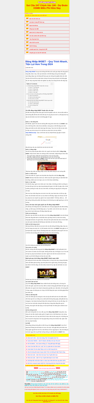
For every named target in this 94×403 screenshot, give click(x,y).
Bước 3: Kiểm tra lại (34, 90)
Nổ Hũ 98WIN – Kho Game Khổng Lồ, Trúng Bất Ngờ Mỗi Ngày (44, 343)
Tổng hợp (35, 56)
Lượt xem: (28, 67)
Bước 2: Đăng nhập (34, 89)
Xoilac (48, 387)
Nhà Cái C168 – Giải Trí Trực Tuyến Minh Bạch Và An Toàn (43, 357)
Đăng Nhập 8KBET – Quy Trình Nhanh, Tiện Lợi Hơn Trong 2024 (47, 63)
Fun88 (26, 13)
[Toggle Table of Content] (51, 84)
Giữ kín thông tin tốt (34, 105)
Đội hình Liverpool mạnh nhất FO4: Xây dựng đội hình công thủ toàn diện (46, 363)
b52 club (57, 389)
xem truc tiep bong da (48, 389)
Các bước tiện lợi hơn (34, 102)
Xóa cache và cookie (34, 98)
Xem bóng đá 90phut (30, 389)
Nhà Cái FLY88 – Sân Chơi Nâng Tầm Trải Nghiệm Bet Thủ (43, 338)
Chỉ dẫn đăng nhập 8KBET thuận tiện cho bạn (37, 85)
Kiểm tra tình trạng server (35, 97)
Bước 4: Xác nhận (33, 92)
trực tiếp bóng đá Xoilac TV (39, 387)
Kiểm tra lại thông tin (34, 95)
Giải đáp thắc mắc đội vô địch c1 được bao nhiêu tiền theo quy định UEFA (47, 360)
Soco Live (39, 389)
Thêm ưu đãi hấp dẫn (34, 103)
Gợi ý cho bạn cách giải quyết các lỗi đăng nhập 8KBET (40, 93)
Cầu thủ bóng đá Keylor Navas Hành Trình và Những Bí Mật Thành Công (46, 352)
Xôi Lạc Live (28, 387)
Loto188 (59, 387)
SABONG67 (63, 389)
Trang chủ (29, 56)
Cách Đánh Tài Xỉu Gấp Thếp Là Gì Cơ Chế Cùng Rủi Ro (42, 349)
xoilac (67, 387)
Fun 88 (63, 387)
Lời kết (29, 106)
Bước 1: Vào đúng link (34, 87)
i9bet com (53, 387)
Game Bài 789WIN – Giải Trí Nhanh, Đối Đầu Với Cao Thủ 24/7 (44, 340)
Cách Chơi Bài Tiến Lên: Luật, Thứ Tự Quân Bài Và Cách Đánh (44, 346)
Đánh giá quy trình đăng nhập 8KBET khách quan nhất (39, 100)
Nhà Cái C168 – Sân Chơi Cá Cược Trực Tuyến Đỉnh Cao (42, 355)
